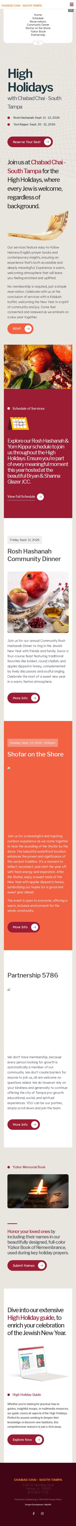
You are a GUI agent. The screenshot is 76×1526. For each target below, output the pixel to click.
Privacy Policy (55, 1499)
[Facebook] (33, 1513)
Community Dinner (38, 24)
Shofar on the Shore (38, 28)
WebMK (47, 1504)
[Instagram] (42, 1513)
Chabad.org (30, 1499)
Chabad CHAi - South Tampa (21, 5)
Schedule (38, 18)
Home (38, 14)
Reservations (38, 21)
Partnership (38, 34)
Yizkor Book (38, 31)
